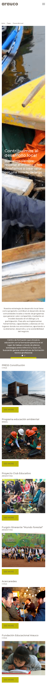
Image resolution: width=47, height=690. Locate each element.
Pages (9, 23)
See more (9, 410)
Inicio (3, 23)
